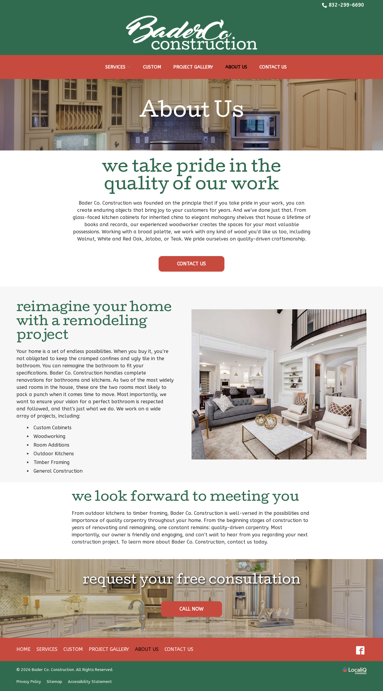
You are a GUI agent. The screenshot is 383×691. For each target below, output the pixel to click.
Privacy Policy (28, 681)
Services (115, 67)
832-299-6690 (346, 5)
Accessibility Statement (90, 681)
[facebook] (360, 650)
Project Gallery (193, 67)
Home (23, 649)
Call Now (191, 609)
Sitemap (54, 681)
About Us (236, 67)
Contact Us (273, 67)
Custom (152, 67)
